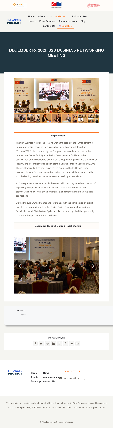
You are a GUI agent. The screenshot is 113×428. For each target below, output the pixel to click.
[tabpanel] (56, 180)
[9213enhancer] (56, 100)
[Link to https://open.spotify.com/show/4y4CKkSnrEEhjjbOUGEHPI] (91, 23)
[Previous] (20, 266)
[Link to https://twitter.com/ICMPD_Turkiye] (95, 20)
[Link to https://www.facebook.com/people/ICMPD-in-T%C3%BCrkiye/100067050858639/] (91, 20)
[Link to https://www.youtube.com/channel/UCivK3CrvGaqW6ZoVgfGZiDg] (100, 20)
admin (21, 310)
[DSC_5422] (56, 265)
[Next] (93, 266)
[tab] (56, 135)
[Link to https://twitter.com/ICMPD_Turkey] (9, 381)
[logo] (14, 20)
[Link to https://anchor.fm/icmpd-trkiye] (95, 23)
